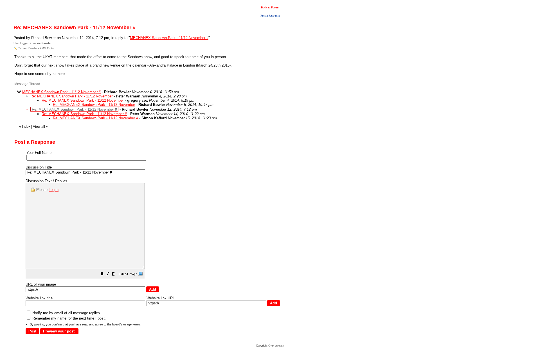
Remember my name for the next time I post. (68, 318)
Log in (53, 190)
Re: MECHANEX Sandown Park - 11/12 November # (84, 114)
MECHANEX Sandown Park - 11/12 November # (169, 38)
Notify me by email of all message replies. (66, 313)
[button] (102, 275)
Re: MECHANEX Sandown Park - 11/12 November (71, 96)
